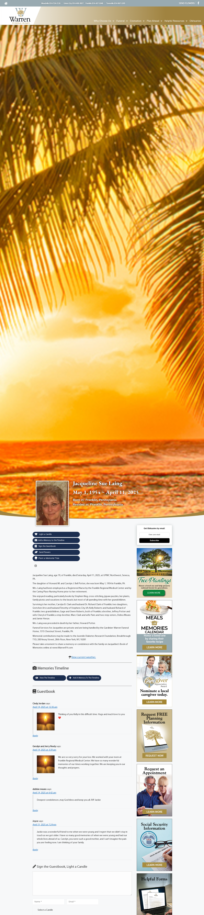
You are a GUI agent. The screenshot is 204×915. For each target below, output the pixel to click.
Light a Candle (45, 534)
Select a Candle (45, 910)
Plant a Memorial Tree (48, 558)
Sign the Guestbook (47, 546)
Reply (35, 736)
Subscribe (154, 540)
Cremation (135, 21)
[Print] (35, 566)
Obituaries (195, 21)
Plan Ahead (153, 21)
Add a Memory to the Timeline (51, 540)
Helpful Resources (174, 21)
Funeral (120, 21)
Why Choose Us (102, 21)
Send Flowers (45, 552)
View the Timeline (47, 678)
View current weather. (83, 657)
